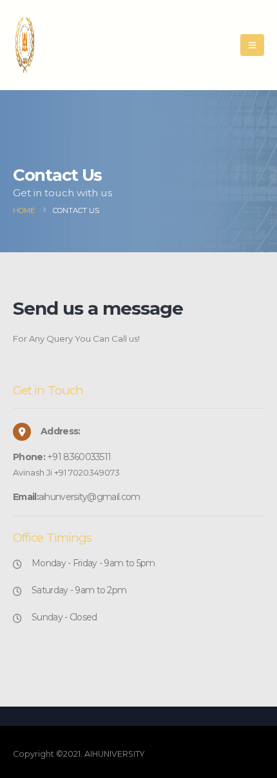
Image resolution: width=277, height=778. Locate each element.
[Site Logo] (45, 45)
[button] (252, 45)
